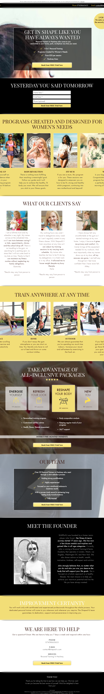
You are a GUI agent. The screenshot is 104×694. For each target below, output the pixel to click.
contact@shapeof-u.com (52, 649)
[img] (12, 150)
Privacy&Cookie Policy (57, 691)
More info (82, 1)
